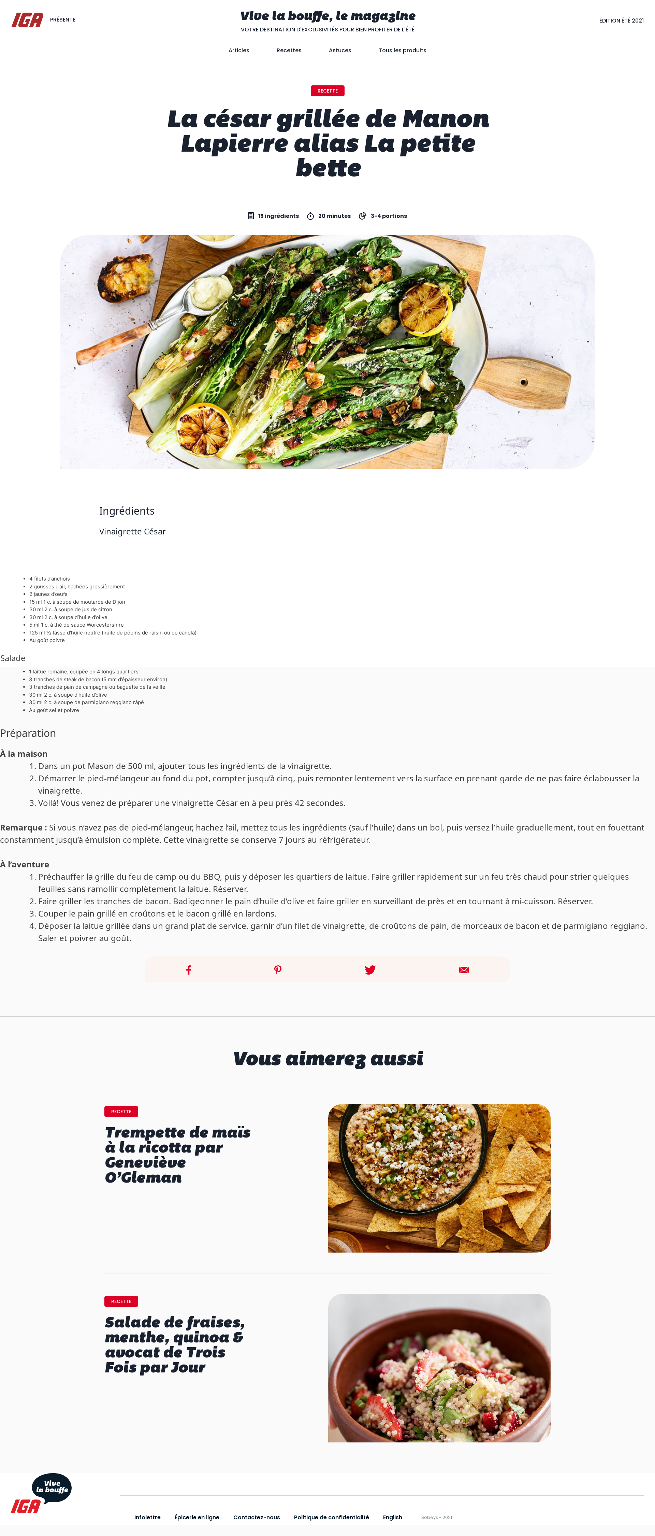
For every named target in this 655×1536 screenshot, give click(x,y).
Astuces (340, 50)
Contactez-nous (256, 1517)
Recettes (289, 50)
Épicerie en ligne (197, 1517)
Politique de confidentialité (331, 1517)
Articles (239, 50)
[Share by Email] (464, 969)
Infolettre (147, 1517)
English (392, 1517)
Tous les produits (402, 50)
